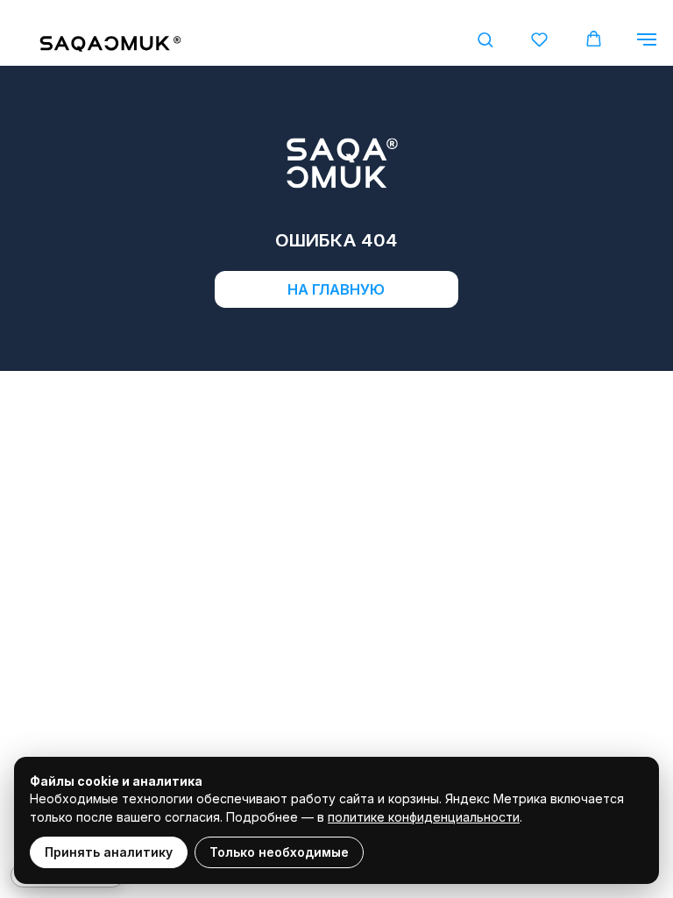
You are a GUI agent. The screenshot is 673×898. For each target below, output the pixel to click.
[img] (110, 45)
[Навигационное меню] (646, 39)
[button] (485, 39)
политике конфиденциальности (424, 816)
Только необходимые (279, 852)
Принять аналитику (109, 852)
